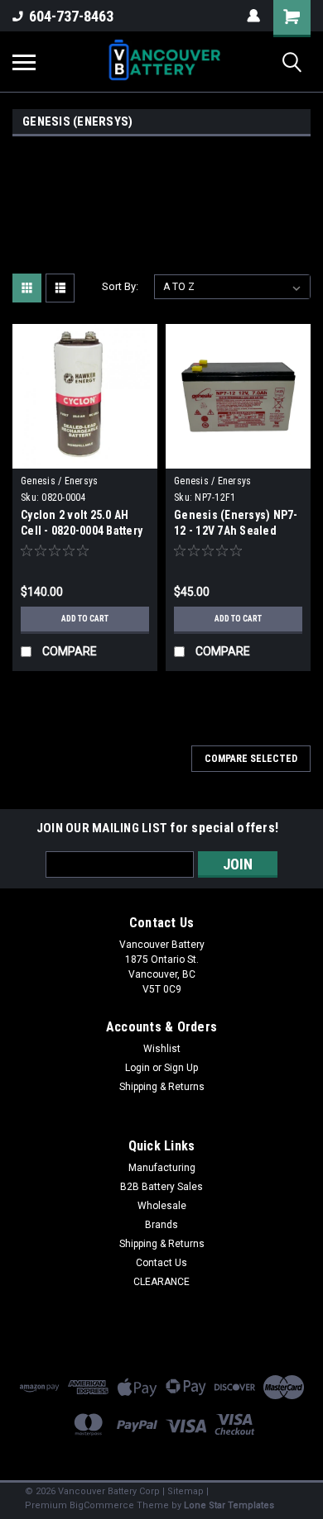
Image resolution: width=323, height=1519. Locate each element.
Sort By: (120, 286)
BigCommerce (102, 1505)
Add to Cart (84, 618)
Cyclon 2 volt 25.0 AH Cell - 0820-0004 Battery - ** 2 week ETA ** (81, 530)
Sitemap (185, 1491)
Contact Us (161, 1263)
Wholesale (161, 1206)
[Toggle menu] (24, 62)
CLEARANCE (161, 1282)
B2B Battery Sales (161, 1187)
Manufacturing (161, 1168)
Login (137, 1068)
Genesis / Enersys (59, 481)
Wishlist (162, 1049)
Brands (161, 1225)
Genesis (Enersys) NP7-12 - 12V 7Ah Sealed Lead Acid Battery (236, 530)
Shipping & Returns (162, 1087)
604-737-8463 (71, 16)
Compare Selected (251, 758)
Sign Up (181, 1068)
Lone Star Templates (229, 1505)
